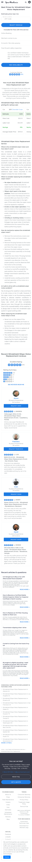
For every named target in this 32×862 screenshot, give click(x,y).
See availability (16, 65)
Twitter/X (8, 839)
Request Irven (16, 494)
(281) (21, 74)
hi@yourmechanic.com (22, 772)
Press (8, 797)
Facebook (8, 834)
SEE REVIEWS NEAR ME (16, 384)
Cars (8, 807)
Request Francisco (16, 449)
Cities (8, 804)
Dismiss (7, 857)
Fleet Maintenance (8, 799)
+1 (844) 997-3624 (8, 772)
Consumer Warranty (24, 794)
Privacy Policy (24, 799)
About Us (8, 794)
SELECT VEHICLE (16, 25)
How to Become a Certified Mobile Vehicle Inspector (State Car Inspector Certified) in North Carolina (15, 597)
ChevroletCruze (17, 109)
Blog (8, 819)
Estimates (8, 810)
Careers (8, 802)
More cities (6, 743)
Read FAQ (16, 777)
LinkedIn (8, 837)
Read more (24, 589)
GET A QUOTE (16, 782)
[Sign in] (29, 2)
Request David (16, 539)
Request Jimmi (16, 406)
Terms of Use (24, 806)
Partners (8, 816)
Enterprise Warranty (24, 797)
